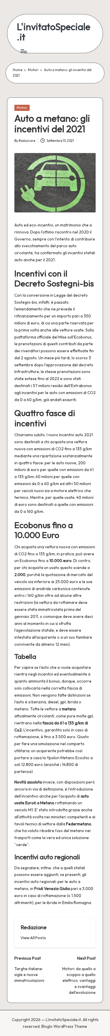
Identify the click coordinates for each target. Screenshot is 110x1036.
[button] (33, 938)
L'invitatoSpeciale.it (53, 32)
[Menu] (23, 51)
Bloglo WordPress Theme (64, 1026)
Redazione (34, 927)
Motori (22, 108)
